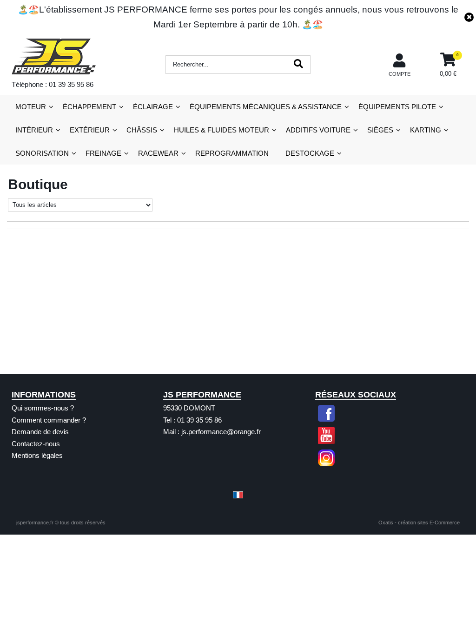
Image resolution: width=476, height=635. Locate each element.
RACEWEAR (158, 153)
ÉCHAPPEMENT (89, 107)
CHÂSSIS (141, 130)
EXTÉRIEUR (90, 130)
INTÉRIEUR (34, 130)
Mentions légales (37, 455)
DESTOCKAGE (309, 153)
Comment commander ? (49, 420)
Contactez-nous (36, 444)
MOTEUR (30, 107)
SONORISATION (42, 153)
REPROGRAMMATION (232, 153)
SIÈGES (380, 130)
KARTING (425, 130)
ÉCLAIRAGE (153, 107)
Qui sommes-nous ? (43, 408)
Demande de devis (40, 432)
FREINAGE (103, 153)
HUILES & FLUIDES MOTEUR (221, 130)
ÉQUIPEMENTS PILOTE (397, 107)
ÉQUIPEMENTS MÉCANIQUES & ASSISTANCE (266, 107)
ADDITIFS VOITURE (318, 130)
